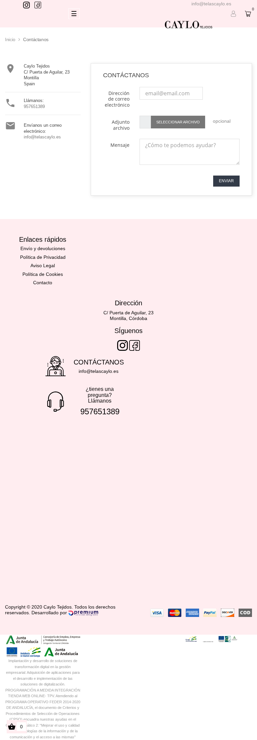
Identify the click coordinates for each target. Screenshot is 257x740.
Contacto (42, 282)
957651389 (34, 106)
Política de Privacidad (43, 257)
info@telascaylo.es (211, 3)
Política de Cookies (42, 274)
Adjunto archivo (121, 125)
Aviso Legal (42, 265)
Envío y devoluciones (42, 248)
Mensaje (120, 145)
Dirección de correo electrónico (117, 99)
